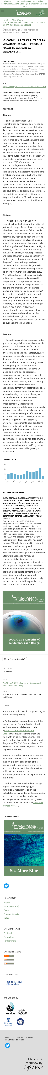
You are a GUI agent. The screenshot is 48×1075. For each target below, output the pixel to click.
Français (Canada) (11, 914)
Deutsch (7, 910)
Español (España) (11, 906)
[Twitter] (7, 1047)
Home (5, 19)
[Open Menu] (2, 10)
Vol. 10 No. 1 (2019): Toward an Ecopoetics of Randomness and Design (24, 23)
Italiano (7, 918)
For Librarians (10, 940)
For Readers (9, 933)
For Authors (9, 937)
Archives (16, 19)
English (7, 902)
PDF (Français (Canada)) (15, 659)
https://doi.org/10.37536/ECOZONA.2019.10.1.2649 (24, 86)
